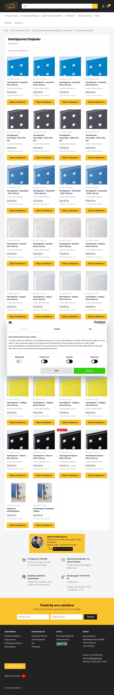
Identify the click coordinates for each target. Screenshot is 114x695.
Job (33, 643)
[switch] (44, 361)
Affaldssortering (85, 16)
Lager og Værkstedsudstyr (20, 30)
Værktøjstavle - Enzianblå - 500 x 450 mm (17, 83)
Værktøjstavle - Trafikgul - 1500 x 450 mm (69, 404)
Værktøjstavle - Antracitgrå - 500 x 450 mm (16, 138)
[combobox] (57, 6)
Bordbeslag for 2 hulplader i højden (43, 510)
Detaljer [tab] (57, 329)
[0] (107, 6)
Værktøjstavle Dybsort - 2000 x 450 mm (95, 457)
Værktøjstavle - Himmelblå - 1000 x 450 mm (70, 192)
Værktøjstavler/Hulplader (84, 30)
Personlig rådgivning (65, 636)
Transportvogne (11, 16)
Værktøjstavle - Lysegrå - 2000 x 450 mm (95, 298)
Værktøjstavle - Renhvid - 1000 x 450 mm (43, 245)
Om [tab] (90, 329)
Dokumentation (62, 639)
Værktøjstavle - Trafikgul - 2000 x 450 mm (96, 404)
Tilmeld (90, 617)
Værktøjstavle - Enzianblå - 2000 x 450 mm (96, 83)
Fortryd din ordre (15, 666)
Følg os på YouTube (12, 676)
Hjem (6, 30)
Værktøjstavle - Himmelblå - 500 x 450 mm (17, 192)
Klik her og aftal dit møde (63, 549)
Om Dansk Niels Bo (39, 636)
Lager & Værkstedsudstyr (52, 16)
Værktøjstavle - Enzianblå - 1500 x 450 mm (70, 83)
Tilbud (97, 16)
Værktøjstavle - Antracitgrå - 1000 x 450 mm (43, 138)
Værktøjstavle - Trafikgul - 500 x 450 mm (17, 404)
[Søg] (95, 6)
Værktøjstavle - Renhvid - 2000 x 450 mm (96, 245)
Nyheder (8, 23)
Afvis (57, 371)
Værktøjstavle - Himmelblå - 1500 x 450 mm (44, 192)
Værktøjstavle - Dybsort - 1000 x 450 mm (43, 457)
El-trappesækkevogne (29, 16)
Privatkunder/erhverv (13, 643)
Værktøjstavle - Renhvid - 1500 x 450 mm (69, 245)
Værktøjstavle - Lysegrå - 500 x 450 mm (16, 298)
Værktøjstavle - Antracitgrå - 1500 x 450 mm (68, 138)
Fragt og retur (10, 639)
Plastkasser (70, 16)
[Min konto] (103, 6)
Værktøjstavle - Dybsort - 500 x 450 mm (17, 457)
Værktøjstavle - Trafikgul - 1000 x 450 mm (43, 404)
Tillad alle (89, 371)
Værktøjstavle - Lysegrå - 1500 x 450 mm (69, 298)
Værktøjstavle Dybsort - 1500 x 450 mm (68, 457)
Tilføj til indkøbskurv (17, 102)
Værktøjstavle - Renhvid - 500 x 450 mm (17, 245)
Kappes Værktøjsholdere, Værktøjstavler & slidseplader (52, 30)
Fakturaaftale (10, 647)
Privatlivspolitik (38, 639)
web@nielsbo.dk (95, 658)
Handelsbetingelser (12, 636)
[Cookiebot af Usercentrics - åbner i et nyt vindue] (95, 322)
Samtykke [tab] (23, 329)
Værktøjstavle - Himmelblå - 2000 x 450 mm (96, 192)
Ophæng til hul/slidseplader (13, 510)
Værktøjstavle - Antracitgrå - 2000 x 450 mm (95, 138)
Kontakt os (18, 23)
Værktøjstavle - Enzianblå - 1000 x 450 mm (44, 83)
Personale (36, 647)
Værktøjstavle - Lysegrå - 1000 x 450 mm (43, 298)
